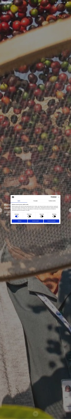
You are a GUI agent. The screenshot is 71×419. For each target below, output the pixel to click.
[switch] (29, 216)
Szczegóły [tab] (36, 200)
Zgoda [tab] (19, 200)
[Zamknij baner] (58, 197)
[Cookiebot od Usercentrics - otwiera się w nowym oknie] (51, 197)
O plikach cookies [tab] (52, 200)
